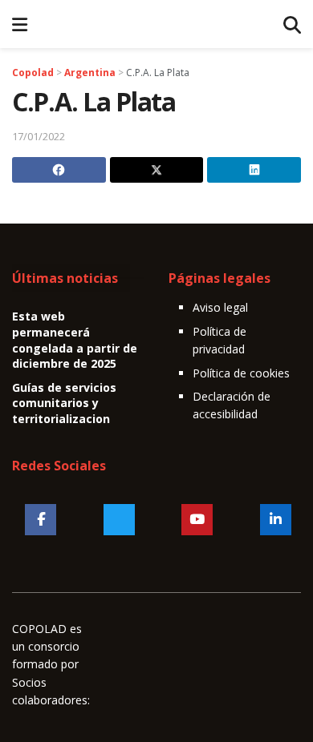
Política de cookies (241, 373)
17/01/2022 (38, 136)
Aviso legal (220, 307)
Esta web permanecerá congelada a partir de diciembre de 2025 (74, 339)
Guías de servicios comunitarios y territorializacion (64, 403)
